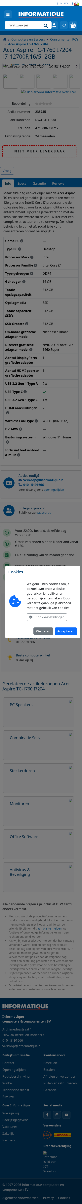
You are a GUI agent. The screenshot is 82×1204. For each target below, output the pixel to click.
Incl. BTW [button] (64, 3)
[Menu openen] (8, 14)
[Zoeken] (46, 25)
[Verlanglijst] (64, 25)
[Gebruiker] (54, 25)
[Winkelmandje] (73, 25)
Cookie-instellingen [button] (50, 617)
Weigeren (43, 631)
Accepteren (65, 631)
